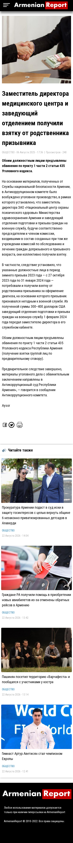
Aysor (6, 405)
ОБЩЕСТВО (8, 530)
